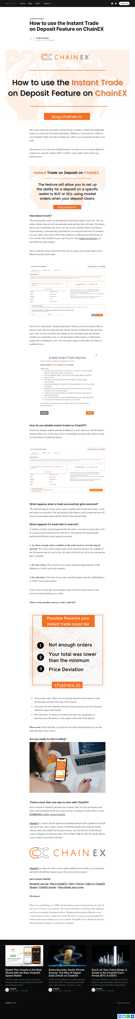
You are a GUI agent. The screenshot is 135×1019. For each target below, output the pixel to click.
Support (47, 3)
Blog (30, 3)
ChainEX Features (37, 19)
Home (22, 3)
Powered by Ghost (123, 1003)
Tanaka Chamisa (42, 38)
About (37, 3)
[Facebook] (112, 3)
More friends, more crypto (71, 887)
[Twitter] (116, 3)
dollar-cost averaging (88, 238)
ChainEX (13, 989)
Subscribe (124, 3)
